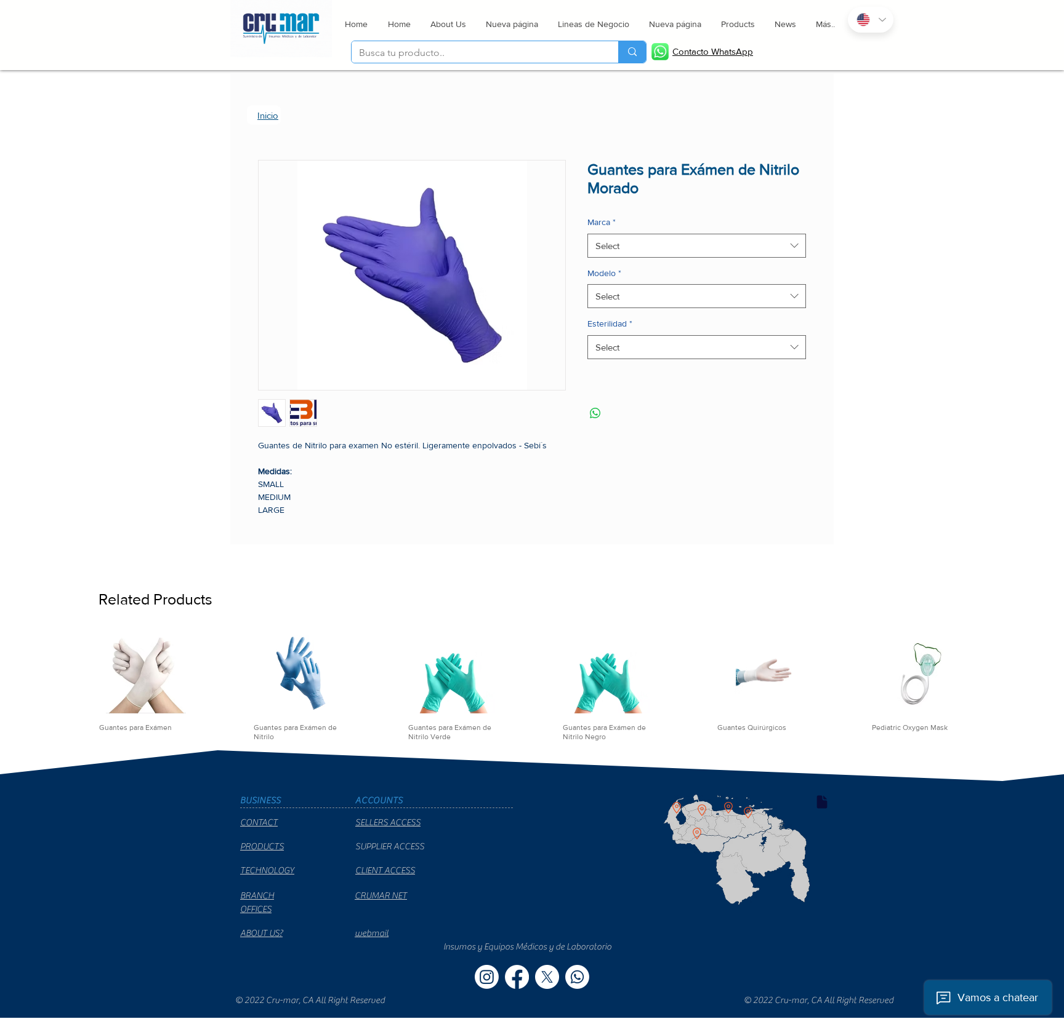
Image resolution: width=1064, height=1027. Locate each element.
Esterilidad (609, 326)
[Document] (822, 818)
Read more (279, 526)
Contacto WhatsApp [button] (712, 51)
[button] (593, 24)
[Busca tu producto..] (632, 52)
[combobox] (696, 248)
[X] (547, 993)
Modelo (604, 275)
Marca (601, 224)
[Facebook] (517, 993)
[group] (532, 703)
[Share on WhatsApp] (595, 415)
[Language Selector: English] (870, 20)
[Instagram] (487, 993)
